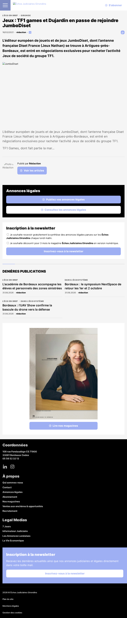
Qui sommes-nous (12, 482)
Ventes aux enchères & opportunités (22, 506)
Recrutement (9, 510)
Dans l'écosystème (76, 280)
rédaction (21, 32)
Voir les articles (34, 170)
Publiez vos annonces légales (65, 199)
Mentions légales (10, 606)
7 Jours (6, 526)
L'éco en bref (10, 15)
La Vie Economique (13, 540)
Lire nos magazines (65, 425)
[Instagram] (12, 466)
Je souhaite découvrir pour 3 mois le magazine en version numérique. (64, 243)
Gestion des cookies (12, 612)
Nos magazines (11, 501)
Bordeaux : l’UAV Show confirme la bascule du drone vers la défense (27, 307)
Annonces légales (12, 492)
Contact (7, 487)
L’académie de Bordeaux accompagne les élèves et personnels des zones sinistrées (32, 286)
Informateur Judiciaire (15, 531)
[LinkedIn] (4, 466)
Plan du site (7, 599)
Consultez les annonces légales (65, 209)
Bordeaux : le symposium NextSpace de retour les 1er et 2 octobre (93, 286)
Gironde (26, 15)
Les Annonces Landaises (16, 535)
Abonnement (9, 496)
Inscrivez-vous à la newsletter (63, 251)
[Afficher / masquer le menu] (5, 5)
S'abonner (115, 5)
